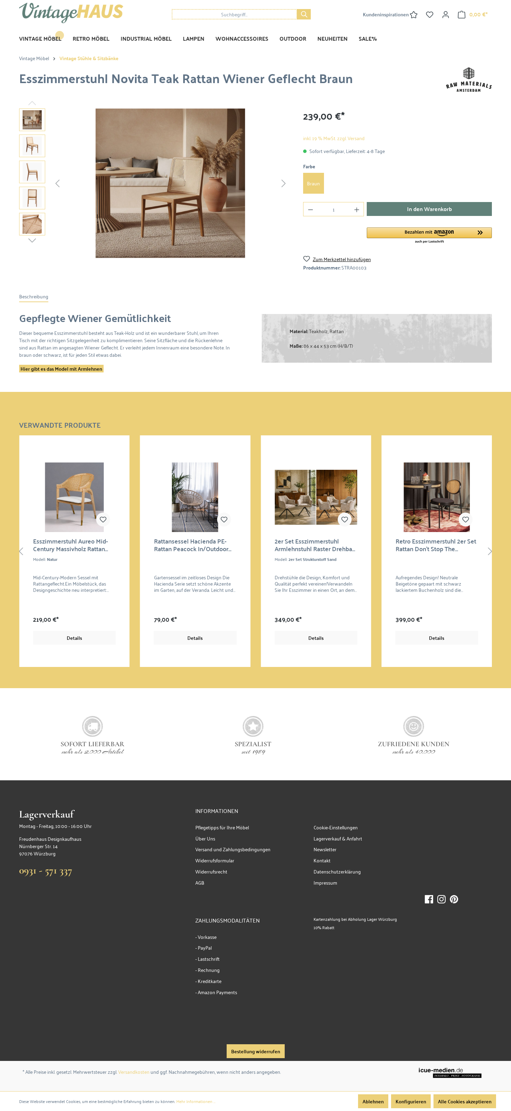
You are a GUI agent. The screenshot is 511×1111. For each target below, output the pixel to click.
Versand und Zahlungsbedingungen (232, 849)
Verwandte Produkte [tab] (60, 424)
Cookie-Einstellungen (336, 827)
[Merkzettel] (430, 14)
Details (74, 637)
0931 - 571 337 (45, 870)
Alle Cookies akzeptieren (465, 1101)
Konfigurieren (411, 1101)
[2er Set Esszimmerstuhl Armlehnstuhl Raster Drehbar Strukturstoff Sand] (316, 497)
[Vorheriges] (57, 183)
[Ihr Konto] (446, 14)
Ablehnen (373, 1101)
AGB (199, 882)
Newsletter (325, 849)
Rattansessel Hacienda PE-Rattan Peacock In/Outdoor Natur (191, 545)
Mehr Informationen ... (196, 1101)
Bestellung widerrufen (255, 1051)
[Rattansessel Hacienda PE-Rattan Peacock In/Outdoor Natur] (195, 497)
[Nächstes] (283, 183)
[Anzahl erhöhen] (357, 209)
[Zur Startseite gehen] (71, 13)
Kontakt (322, 860)
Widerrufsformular (214, 860)
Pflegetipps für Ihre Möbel (222, 827)
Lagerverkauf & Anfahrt (338, 838)
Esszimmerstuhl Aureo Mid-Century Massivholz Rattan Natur (70, 545)
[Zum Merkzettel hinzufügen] (103, 519)
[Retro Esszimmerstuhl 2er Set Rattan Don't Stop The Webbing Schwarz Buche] (437, 497)
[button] (429, 235)
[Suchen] (304, 14)
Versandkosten (133, 1071)
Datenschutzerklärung (337, 871)
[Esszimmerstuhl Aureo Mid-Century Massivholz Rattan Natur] (74, 497)
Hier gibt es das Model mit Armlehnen (61, 368)
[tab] (33, 296)
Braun (313, 183)
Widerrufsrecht (211, 871)
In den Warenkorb (429, 209)
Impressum (325, 882)
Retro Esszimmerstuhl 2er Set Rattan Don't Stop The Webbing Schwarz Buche (436, 545)
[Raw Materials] (469, 78)
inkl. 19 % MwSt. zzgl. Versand (334, 138)
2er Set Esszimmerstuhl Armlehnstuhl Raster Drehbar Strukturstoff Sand (314, 545)
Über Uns (205, 838)
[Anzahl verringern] (310, 209)
